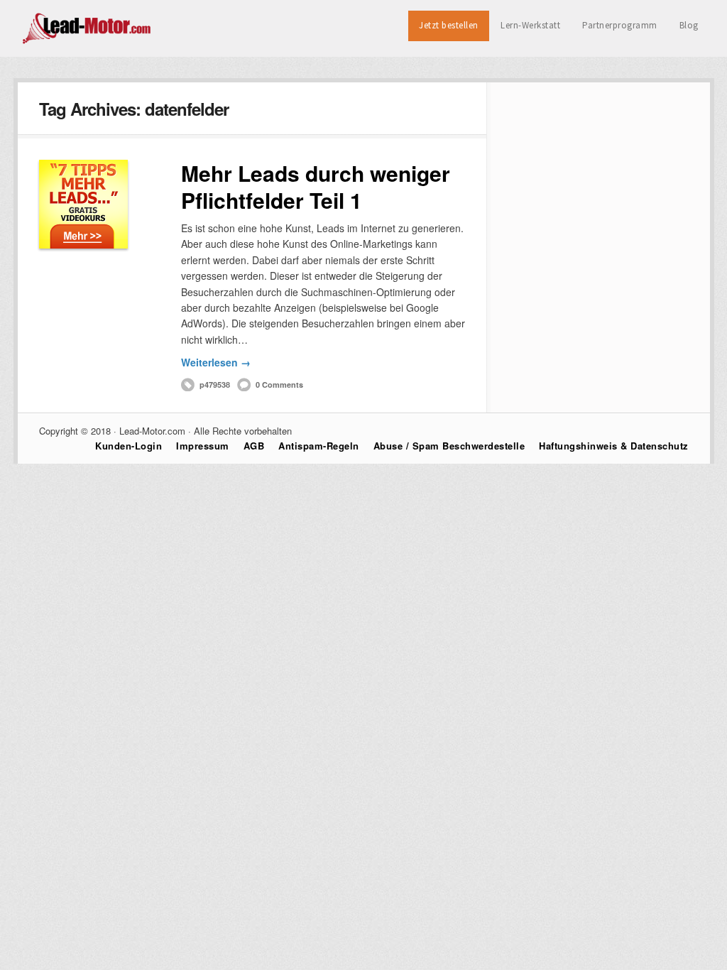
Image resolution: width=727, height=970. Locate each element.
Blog (689, 25)
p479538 (214, 384)
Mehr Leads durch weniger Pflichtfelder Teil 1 (315, 186)
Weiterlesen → (216, 362)
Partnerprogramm (619, 25)
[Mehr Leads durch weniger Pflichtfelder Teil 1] (83, 204)
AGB (254, 445)
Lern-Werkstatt (530, 25)
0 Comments (279, 384)
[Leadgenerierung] (88, 42)
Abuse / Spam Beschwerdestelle (449, 445)
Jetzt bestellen (449, 25)
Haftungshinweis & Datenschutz (614, 445)
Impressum (202, 445)
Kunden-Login (128, 445)
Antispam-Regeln (318, 445)
